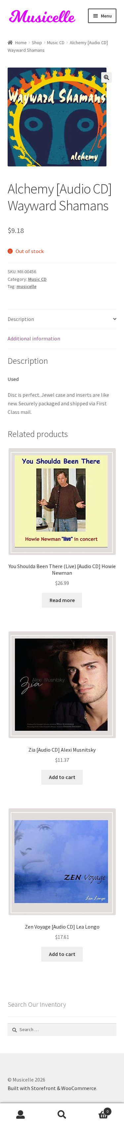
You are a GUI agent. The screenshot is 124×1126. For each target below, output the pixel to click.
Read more (62, 600)
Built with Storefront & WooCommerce (52, 1088)
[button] (106, 77)
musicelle (26, 286)
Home (21, 42)
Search (62, 1115)
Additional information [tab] (34, 338)
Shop (37, 42)
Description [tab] (21, 319)
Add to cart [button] (62, 777)
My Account (20, 1115)
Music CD (55, 42)
